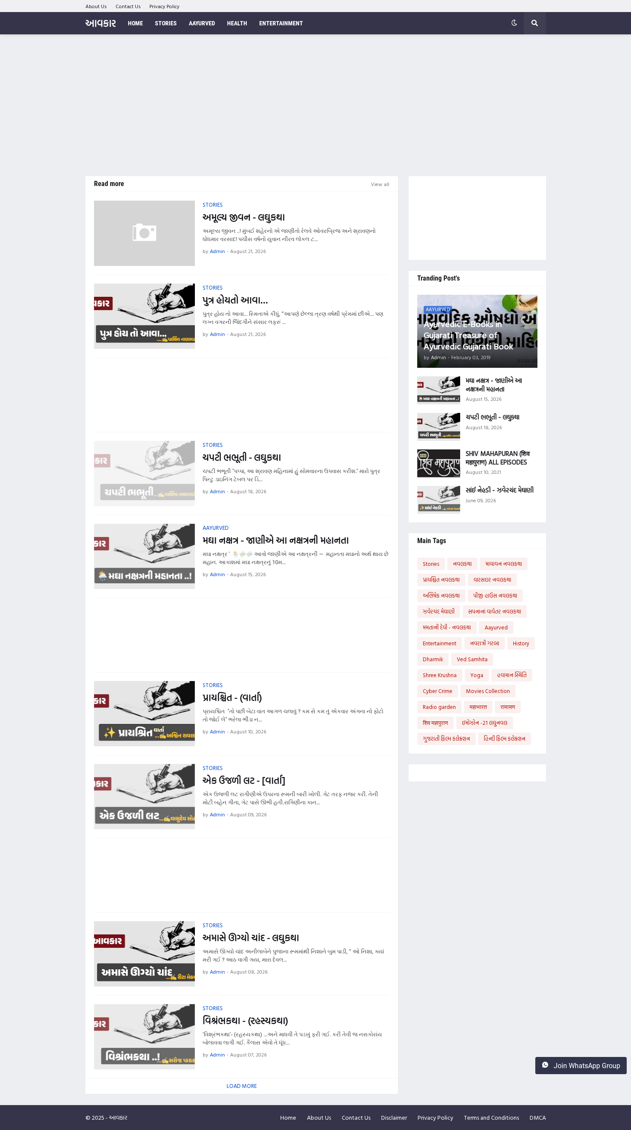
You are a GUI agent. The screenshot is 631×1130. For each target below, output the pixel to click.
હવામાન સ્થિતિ (512, 675)
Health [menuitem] (237, 23)
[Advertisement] (315, 105)
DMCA (538, 1117)
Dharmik (433, 659)
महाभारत (478, 706)
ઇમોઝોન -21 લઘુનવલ (484, 722)
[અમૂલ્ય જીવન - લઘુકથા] (144, 233)
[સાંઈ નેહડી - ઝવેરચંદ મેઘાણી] (438, 500)
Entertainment (439, 643)
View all (380, 183)
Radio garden (439, 706)
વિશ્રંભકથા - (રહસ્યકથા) (245, 1020)
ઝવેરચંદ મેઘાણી (439, 611)
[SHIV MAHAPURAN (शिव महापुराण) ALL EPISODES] (438, 463)
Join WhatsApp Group (586, 1066)
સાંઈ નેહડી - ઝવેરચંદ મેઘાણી (500, 490)
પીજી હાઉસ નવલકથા (495, 595)
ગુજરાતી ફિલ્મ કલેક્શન (446, 738)
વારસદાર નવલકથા (492, 579)
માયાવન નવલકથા (503, 563)
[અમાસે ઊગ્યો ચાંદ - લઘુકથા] (144, 953)
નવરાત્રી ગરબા (484, 643)
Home (288, 1117)
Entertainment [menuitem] (281, 23)
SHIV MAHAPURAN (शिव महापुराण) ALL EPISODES (498, 457)
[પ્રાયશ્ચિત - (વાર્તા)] (144, 713)
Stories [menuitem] (166, 23)
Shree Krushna (440, 675)
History (521, 643)
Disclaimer (394, 1117)
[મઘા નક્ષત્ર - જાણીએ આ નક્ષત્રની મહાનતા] (144, 556)
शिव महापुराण (435, 722)
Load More (242, 1085)
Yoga (476, 675)
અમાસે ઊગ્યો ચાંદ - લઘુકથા (251, 937)
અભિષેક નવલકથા (441, 595)
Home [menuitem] (135, 23)
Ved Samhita (472, 659)
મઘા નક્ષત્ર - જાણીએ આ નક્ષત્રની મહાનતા (276, 540)
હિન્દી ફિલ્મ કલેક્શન (504, 738)
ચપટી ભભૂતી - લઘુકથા (242, 457)
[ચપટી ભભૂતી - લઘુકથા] (144, 473)
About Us (96, 6)
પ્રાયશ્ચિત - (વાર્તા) (232, 697)
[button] (514, 23)
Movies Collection (488, 691)
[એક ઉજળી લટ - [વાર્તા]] (144, 796)
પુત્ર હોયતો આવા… (235, 300)
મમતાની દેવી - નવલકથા (447, 627)
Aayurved (496, 627)
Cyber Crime (437, 691)
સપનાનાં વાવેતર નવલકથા (494, 611)
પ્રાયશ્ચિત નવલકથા (441, 579)
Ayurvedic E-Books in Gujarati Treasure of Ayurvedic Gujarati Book (468, 334)
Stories (431, 563)
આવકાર (100, 23)
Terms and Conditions (491, 1117)
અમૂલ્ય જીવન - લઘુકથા (244, 217)
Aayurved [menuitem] (202, 23)
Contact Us (128, 6)
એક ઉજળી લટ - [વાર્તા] (244, 780)
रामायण (508, 706)
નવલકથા (462, 563)
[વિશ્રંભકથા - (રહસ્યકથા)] (144, 1036)
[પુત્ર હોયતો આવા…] (144, 316)
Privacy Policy (164, 6)
